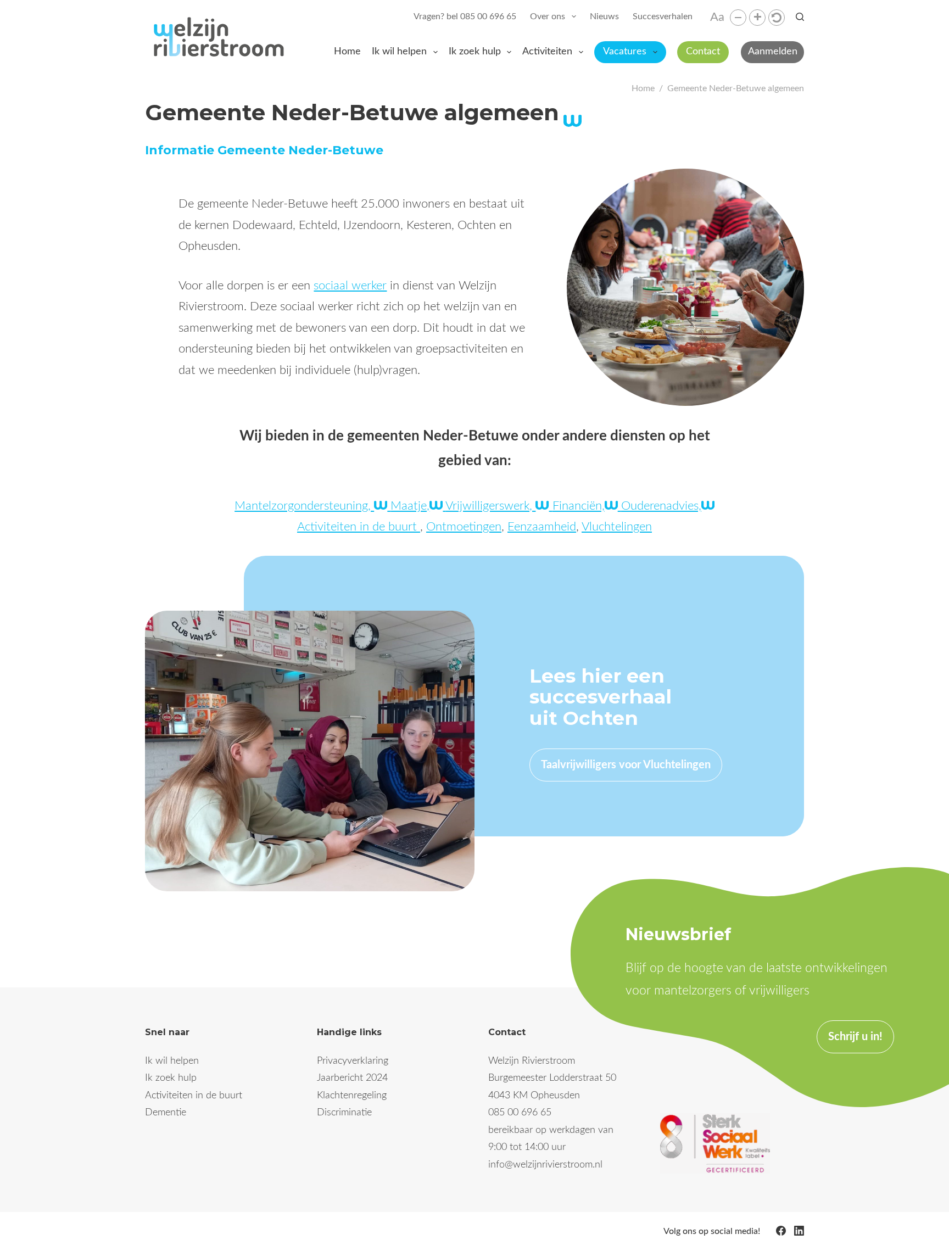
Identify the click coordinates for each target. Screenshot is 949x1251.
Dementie (165, 1113)
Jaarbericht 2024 (352, 1078)
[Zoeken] (800, 17)
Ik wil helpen (399, 52)
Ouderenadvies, (661, 506)
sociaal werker (350, 286)
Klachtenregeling (352, 1096)
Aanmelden (772, 52)
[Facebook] (781, 1231)
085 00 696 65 (519, 1113)
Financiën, (578, 506)
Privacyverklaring (352, 1061)
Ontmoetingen (463, 527)
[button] (738, 17)
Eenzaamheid (541, 527)
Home (347, 52)
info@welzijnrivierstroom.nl (545, 1165)
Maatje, (409, 506)
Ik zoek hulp (475, 52)
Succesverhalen (663, 16)
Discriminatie (344, 1113)
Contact (703, 52)
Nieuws (604, 16)
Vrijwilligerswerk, (490, 506)
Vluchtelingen (617, 527)
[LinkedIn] (799, 1231)
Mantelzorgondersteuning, (304, 506)
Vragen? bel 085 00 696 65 (465, 16)
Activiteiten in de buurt (358, 527)
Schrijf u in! (855, 1036)
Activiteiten (547, 52)
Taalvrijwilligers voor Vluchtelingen (626, 764)
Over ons (547, 16)
